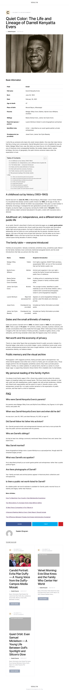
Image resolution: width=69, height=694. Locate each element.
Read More (14, 603)
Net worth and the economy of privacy (21, 169)
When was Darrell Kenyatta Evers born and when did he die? (27, 178)
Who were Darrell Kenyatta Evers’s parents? (23, 176)
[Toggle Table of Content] (44, 158)
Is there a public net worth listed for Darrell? (23, 188)
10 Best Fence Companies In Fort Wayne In (19, 507)
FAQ (9, 175)
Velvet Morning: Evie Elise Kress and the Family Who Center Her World (47, 577)
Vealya (34, 2)
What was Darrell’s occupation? (20, 185)
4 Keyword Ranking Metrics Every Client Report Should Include (26, 512)
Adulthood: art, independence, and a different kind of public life (28, 162)
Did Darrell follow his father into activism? (22, 180)
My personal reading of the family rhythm (22, 173)
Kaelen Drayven (11, 31)
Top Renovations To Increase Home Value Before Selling (24, 503)
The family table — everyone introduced (22, 165)
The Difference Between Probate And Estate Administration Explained (28, 517)
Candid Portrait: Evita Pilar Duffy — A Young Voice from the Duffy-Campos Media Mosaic (19, 579)
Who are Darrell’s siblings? (19, 181)
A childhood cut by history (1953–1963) (22, 160)
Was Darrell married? (18, 183)
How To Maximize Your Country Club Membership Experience (25, 498)
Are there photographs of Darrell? (20, 186)
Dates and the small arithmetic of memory (22, 167)
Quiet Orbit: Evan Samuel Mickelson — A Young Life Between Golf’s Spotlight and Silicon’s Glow (19, 644)
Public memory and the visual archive (21, 171)
